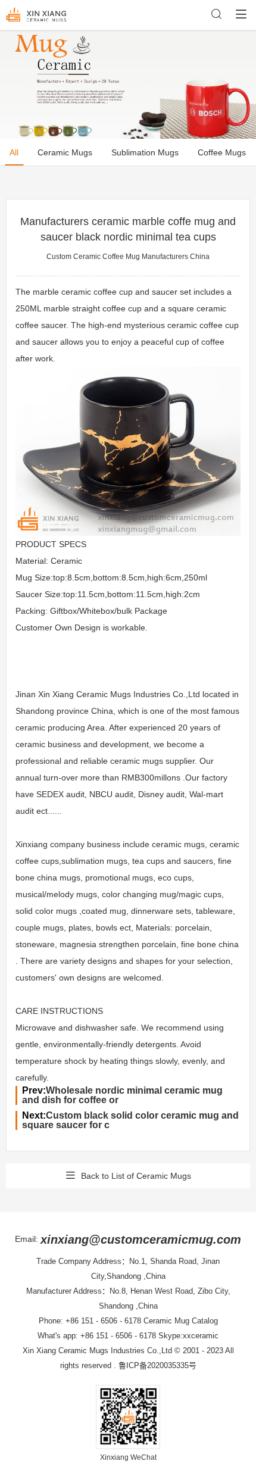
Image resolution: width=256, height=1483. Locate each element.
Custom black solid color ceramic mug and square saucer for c (130, 1120)
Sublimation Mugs (145, 152)
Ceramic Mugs (65, 152)
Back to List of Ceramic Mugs (136, 1176)
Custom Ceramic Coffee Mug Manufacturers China (128, 256)
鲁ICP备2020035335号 (157, 1365)
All (14, 152)
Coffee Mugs (222, 152)
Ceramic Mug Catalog (180, 1320)
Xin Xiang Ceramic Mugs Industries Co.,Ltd (97, 1350)
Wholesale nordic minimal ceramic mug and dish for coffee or (122, 1095)
